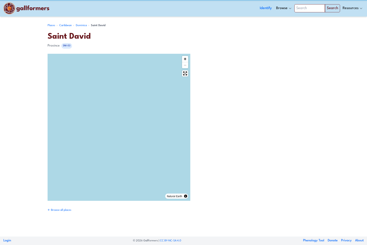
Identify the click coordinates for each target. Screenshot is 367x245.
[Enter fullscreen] (185, 73)
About (359, 240)
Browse (282, 8)
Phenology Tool (313, 240)
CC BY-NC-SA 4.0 (170, 240)
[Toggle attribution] (185, 196)
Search (332, 8)
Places (52, 25)
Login (7, 240)
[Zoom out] (185, 65)
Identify (266, 8)
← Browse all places (59, 210)
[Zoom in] (185, 59)
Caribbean (65, 25)
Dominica (82, 25)
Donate (333, 240)
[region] (119, 127)
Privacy (346, 240)
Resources (351, 8)
